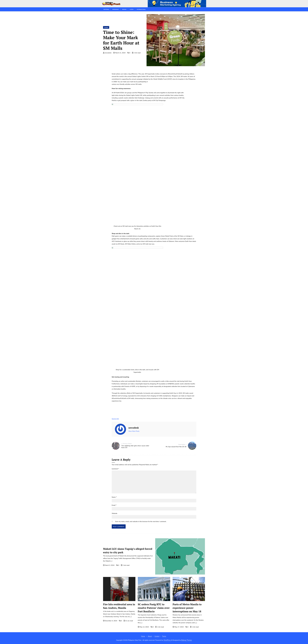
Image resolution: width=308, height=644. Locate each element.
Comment (115, 469)
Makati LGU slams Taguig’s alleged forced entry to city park (127, 550)
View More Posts (133, 431)
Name (114, 497)
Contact (156, 636)
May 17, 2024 (179, 627)
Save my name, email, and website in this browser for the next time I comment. (140, 521)
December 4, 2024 (111, 621)
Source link (115, 419)
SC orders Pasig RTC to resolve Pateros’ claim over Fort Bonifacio (154, 608)
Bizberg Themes (186, 640)
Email (114, 505)
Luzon (106, 27)
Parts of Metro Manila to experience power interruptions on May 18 (187, 608)
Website (114, 513)
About (150, 636)
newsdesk (108, 53)
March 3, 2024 (110, 565)
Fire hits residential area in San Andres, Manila (119, 606)
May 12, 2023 (144, 627)
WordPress (167, 640)
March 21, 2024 (120, 53)
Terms (164, 636)
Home (143, 636)
